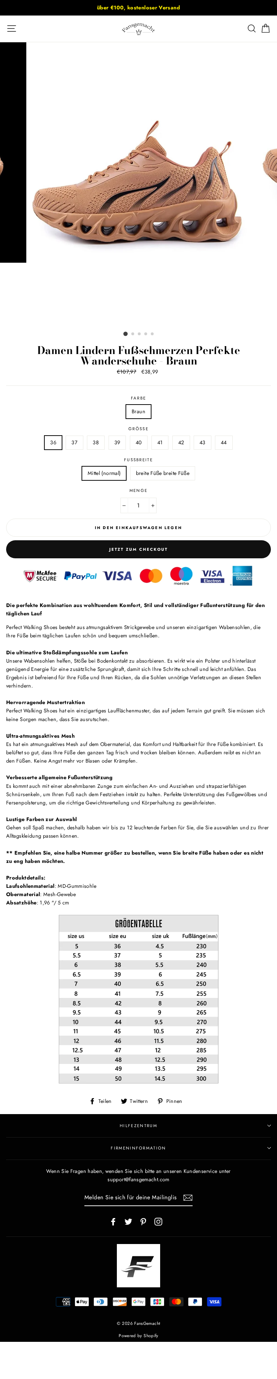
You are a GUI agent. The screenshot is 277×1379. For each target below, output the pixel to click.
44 (224, 442)
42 (181, 442)
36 (53, 442)
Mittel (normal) (104, 473)
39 (117, 442)
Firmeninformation (138, 1148)
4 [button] (146, 334)
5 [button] (152, 334)
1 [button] (125, 334)
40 (139, 442)
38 (96, 442)
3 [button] (139, 334)
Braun (138, 411)
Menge (138, 490)
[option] (138, 8)
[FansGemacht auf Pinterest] (143, 1221)
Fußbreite (138, 460)
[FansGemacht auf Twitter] (128, 1221)
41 (160, 442)
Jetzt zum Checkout (138, 549)
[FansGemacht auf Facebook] (113, 1221)
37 (74, 442)
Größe (138, 429)
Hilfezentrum (138, 1126)
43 (202, 442)
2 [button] (133, 334)
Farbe (138, 398)
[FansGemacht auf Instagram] (158, 1221)
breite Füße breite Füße (162, 473)
